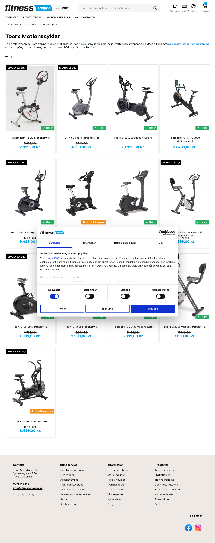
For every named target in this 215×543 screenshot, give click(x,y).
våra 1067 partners (59, 258)
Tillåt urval (107, 308)
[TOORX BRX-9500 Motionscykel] (133, 193)
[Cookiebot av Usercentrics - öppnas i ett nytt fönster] (161, 232)
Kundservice (175, 11)
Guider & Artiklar (58, 17)
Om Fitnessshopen (119, 469)
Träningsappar (116, 484)
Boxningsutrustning (166, 484)
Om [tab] (161, 243)
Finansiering (67, 474)
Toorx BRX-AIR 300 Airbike (30, 421)
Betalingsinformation (72, 469)
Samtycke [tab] (54, 243)
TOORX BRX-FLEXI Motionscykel (30, 137)
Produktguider (116, 479)
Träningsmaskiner (165, 469)
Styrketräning (162, 474)
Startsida (9, 24)
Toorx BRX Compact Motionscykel (185, 326)
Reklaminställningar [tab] (125, 243)
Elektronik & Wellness (167, 489)
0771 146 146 (21, 483)
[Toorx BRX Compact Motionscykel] (185, 287)
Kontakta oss (68, 504)
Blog (110, 504)
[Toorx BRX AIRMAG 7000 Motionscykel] (185, 98)
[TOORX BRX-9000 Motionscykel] (82, 193)
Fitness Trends (32, 17)
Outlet (158, 504)
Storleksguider (116, 474)
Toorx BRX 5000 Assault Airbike (133, 137)
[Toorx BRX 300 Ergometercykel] (30, 193)
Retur (63, 499)
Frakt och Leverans (71, 484)
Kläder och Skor (164, 494)
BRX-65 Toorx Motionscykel (82, 137)
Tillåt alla (153, 308)
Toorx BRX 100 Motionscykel (30, 326)
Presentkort (162, 499)
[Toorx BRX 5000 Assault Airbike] (133, 98)
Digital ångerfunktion (72, 489)
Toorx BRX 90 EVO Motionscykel (133, 326)
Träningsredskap (164, 479)
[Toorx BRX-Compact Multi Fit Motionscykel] (185, 193)
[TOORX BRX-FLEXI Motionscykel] (30, 98)
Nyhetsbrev (193, 11)
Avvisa (62, 308)
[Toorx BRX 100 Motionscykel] (30, 287)
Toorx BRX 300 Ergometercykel (30, 232)
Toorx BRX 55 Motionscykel (82, 326)
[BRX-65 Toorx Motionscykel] (82, 98)
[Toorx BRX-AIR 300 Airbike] (30, 382)
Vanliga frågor (85, 17)
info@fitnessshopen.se (27, 487)
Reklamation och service (75, 494)
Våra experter (116, 494)
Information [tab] (89, 243)
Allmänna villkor (69, 479)
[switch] (89, 296)
